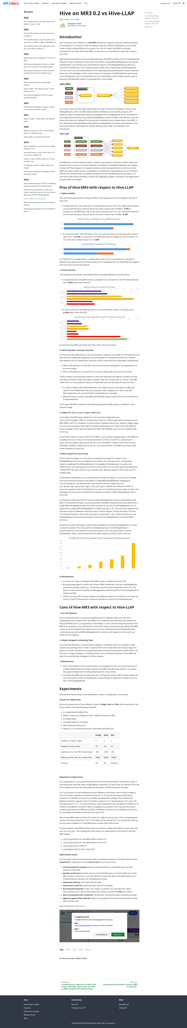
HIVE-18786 (90, 820)
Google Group (77, 1008)
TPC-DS (88, 950)
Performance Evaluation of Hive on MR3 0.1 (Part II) (40, 203)
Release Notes (75, 3)
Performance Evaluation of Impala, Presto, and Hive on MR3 (39, 172)
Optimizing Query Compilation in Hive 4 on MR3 (39, 59)
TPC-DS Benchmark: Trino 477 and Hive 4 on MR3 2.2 (39, 34)
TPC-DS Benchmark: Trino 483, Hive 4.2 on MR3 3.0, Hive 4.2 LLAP (39, 22)
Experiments (149, 27)
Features (45, 3)
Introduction (149, 13)
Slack (73, 1004)
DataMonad (124, 1004)
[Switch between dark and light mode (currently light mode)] (183, 3)
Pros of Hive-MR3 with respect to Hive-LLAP (152, 17)
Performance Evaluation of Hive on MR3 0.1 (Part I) (40, 210)
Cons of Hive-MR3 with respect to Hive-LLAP (152, 22)
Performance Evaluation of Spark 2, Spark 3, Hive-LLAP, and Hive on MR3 (39, 108)
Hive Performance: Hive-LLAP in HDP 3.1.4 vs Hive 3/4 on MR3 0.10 (39, 153)
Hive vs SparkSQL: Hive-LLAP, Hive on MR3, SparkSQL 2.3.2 (39, 147)
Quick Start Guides (31, 3)
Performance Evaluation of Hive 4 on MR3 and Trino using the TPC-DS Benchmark (39, 65)
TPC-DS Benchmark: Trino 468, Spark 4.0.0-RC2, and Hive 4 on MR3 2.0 (39, 47)
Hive (74, 950)
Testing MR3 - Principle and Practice (37, 137)
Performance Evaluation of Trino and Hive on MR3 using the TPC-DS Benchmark (39, 71)
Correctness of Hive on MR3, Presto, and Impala (39, 166)
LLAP (81, 950)
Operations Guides (59, 3)
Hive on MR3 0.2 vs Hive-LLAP (35, 199)
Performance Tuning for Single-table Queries (37, 83)
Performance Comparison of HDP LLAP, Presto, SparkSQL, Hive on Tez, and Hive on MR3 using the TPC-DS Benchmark (40, 192)
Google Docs (78, 906)
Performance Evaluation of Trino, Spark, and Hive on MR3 (38, 96)
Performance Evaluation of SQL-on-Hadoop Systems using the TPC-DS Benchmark (40, 184)
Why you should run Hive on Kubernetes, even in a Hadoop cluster (39, 131)
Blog (86, 3)
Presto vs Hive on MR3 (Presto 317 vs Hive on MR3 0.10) (39, 160)
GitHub (176, 3)
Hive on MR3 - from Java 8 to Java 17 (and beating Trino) (39, 90)
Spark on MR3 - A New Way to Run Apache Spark (39, 120)
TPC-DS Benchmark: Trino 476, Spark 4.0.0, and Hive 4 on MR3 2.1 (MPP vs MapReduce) (40, 41)
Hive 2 (68, 950)
